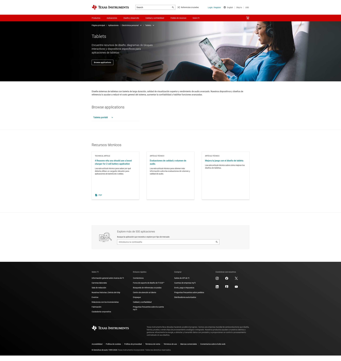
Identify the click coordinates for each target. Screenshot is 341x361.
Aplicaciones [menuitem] (112, 18)
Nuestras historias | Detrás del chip (106, 292)
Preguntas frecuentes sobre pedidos (189, 292)
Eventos (95, 297)
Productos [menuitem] (96, 18)
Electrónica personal (130, 25)
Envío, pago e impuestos (184, 288)
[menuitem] (248, 18)
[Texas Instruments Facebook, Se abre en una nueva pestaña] (226, 279)
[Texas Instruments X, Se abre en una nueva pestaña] (236, 279)
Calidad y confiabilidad (142, 302)
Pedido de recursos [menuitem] (178, 18)
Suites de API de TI (181, 278)
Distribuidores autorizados (185, 297)
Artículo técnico (170, 176)
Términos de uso (170, 344)
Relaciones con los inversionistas (105, 302)
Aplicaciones (113, 25)
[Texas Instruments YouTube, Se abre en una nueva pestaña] (236, 288)
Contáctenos (138, 278)
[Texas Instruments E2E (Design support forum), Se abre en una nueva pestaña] (226, 288)
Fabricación (96, 307)
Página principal (98, 25)
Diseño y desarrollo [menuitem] (131, 18)
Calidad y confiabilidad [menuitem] (154, 18)
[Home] (110, 7)
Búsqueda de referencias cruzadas (147, 288)
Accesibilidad (97, 344)
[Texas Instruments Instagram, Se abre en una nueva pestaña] (217, 279)
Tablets (148, 25)
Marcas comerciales (188, 344)
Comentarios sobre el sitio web (212, 344)
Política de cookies (113, 344)
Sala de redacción (99, 288)
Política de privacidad (133, 344)
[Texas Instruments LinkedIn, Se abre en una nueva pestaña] (217, 288)
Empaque (137, 297)
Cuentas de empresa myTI (185, 283)
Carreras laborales (99, 283)
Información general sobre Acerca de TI (108, 278)
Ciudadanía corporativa (101, 312)
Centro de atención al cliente (144, 292)
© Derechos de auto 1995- (104, 350)
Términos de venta (152, 344)
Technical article (115, 176)
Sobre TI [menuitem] (196, 18)
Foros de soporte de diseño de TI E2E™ (148, 283)
